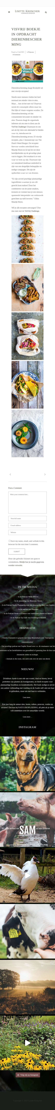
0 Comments (16, 54)
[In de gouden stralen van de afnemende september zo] (27, 987)
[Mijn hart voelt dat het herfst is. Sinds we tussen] (27, 1043)
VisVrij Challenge (19, 127)
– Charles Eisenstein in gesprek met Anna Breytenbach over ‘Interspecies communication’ (27, 640)
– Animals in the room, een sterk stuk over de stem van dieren (27, 659)
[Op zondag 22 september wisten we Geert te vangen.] (27, 875)
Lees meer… (27, 697)
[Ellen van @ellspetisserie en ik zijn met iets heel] (27, 763)
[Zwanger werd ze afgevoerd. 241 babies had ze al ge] (27, 819)
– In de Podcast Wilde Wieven (27, 597)
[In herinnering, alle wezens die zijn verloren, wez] (27, 931)
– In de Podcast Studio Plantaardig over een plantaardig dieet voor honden (27, 605)
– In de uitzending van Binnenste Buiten (27, 601)
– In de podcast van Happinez (27, 609)
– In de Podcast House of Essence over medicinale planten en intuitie (27, 613)
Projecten (31, 52)
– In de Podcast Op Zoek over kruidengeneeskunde (27, 618)
